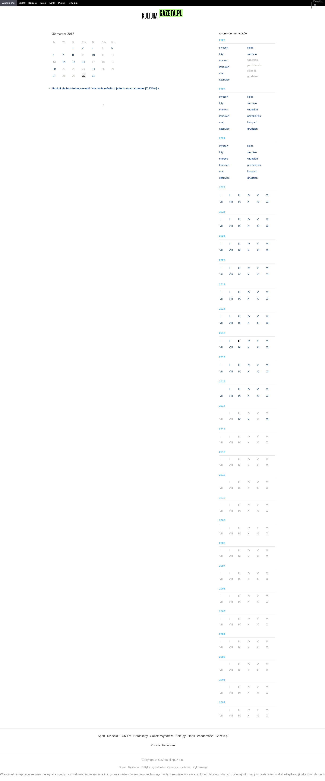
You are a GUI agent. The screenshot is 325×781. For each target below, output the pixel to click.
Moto (43, 3)
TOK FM (125, 736)
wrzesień (252, 109)
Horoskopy (140, 736)
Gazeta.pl (222, 736)
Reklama (133, 767)
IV (249, 195)
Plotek (61, 3)
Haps (191, 736)
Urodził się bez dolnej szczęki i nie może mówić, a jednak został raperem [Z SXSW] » (105, 88)
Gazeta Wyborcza (162, 736)
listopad (252, 122)
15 (73, 61)
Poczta (155, 745)
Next (52, 3)
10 (93, 54)
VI (267, 195)
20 (54, 68)
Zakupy (181, 736)
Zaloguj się (318, 1)
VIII (231, 201)
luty (221, 53)
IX (239, 201)
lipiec (250, 47)
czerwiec (224, 79)
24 (93, 68)
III (239, 195)
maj (221, 73)
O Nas (122, 767)
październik (254, 115)
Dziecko (73, 3)
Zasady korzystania (178, 767)
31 (93, 75)
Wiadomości (8, 3)
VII (221, 201)
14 (63, 61)
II (229, 195)
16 (83, 61)
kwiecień (224, 66)
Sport (22, 3)
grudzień (252, 128)
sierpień (252, 53)
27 (54, 75)
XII (267, 201)
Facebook (168, 745)
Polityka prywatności (153, 767)
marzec (223, 60)
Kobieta (32, 3)
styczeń (223, 47)
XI (258, 201)
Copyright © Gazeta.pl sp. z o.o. (162, 759)
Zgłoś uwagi (200, 767)
